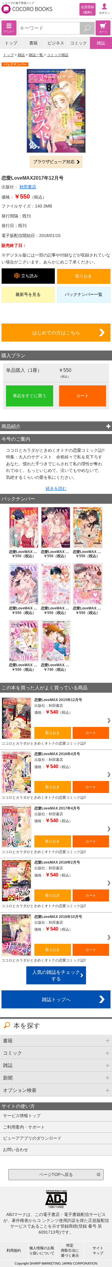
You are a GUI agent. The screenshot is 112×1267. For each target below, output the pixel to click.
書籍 (33, 43)
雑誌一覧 (36, 55)
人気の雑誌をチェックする (56, 975)
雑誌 (101, 43)
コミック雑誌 (57, 55)
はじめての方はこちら (56, 332)
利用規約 (14, 1250)
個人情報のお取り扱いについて (41, 1250)
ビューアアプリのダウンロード (32, 1138)
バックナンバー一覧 (83, 294)
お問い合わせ (15, 1149)
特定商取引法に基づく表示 (70, 1250)
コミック (78, 43)
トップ (11, 43)
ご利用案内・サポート (24, 1127)
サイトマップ (98, 1250)
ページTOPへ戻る (56, 1174)
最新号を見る (28, 294)
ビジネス (55, 43)
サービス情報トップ (22, 1115)
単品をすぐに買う (29, 395)
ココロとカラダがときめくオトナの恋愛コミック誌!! (43, 743)
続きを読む (56, 488)
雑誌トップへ (56, 999)
